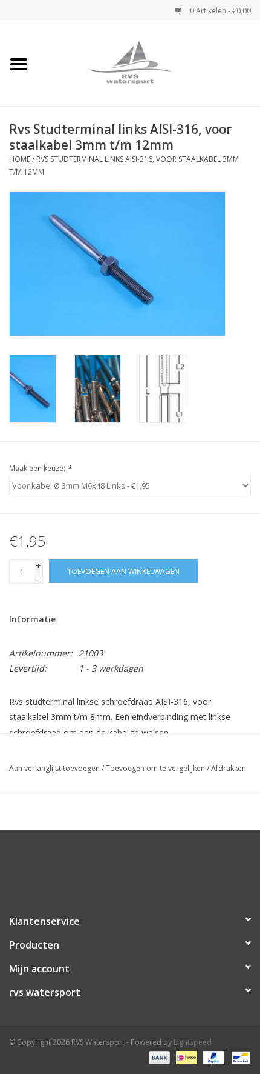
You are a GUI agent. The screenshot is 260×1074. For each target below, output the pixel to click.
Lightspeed (193, 1042)
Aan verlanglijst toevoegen (54, 768)
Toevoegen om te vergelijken (156, 768)
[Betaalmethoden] (158, 1057)
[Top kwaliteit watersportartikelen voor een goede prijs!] (149, 63)
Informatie (32, 619)
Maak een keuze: (40, 468)
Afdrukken (228, 768)
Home (19, 159)
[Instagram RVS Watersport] (195, 866)
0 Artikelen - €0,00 (219, 10)
